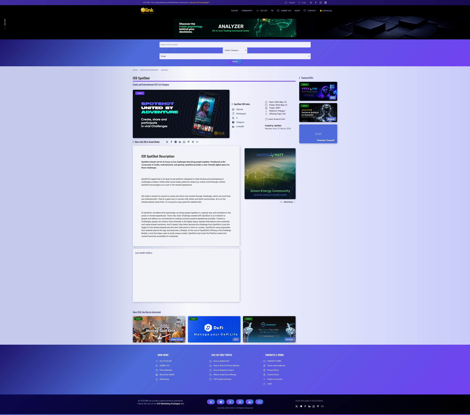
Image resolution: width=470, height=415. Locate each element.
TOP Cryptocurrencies (222, 379)
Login (304, 3)
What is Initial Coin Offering (224, 375)
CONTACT (312, 11)
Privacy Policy (273, 370)
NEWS (297, 11)
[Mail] (197, 142)
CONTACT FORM (274, 361)
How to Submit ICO (221, 361)
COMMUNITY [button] (247, 11)
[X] (311, 2)
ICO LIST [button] (263, 11)
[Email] (259, 401)
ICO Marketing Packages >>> (170, 403)
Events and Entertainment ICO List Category (151, 84)
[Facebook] (316, 2)
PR (272, 11)
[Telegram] (325, 2)
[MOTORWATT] (270, 173)
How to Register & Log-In (223, 370)
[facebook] (305, 406)
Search (235, 61)
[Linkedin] (309, 406)
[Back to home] (145, 10)
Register (292, 3)
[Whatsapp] (313, 406)
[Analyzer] (235, 28)
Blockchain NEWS (167, 375)
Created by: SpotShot (273, 125)
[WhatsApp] (184, 142)
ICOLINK (234, 11)
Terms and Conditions (276, 365)
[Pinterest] (188, 142)
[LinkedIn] (180, 142)
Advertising (288, 202)
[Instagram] (320, 2)
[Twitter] (167, 142)
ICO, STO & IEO (166, 361)
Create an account (274, 379)
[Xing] (193, 142)
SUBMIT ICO (286, 11)
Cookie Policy (273, 375)
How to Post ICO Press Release (226, 365)
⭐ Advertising (326, 11)
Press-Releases (166, 370)
